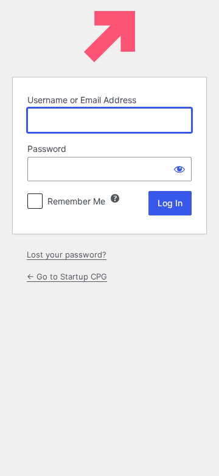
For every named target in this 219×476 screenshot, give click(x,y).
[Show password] (179, 169)
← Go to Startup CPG (67, 276)
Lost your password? (66, 254)
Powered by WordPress (109, 36)
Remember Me (76, 201)
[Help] (115, 198)
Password (46, 148)
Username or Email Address (81, 100)
